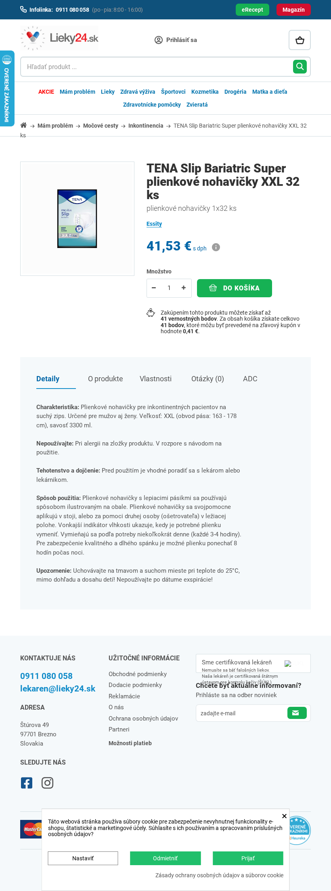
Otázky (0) (207, 378)
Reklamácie (124, 696)
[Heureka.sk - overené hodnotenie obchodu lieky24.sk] (296, 833)
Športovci (173, 91)
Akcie (46, 91)
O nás (116, 707)
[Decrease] (154, 288)
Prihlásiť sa (181, 40)
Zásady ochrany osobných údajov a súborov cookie (219, 875)
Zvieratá (197, 104)
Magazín (294, 9)
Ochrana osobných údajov (143, 718)
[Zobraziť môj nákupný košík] (300, 40)
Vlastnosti (156, 378)
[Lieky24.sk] (59, 38)
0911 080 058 (46, 676)
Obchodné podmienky (138, 674)
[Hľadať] (300, 67)
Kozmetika (205, 91)
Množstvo (159, 271)
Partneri (119, 729)
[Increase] (184, 288)
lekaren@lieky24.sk (57, 688)
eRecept (252, 9)
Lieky (108, 91)
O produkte (105, 378)
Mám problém (77, 91)
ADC (250, 378)
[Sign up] (297, 713)
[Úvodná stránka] (28, 125)
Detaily (47, 378)
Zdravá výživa (137, 91)
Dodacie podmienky (135, 685)
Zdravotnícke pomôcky (152, 104)
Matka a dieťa (269, 91)
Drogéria (235, 91)
